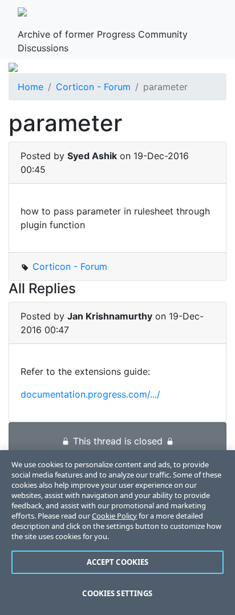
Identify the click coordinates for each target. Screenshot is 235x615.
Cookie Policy (114, 516)
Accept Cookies (118, 562)
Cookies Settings (117, 593)
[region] (117, 532)
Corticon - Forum (93, 86)
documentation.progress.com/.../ (90, 394)
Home (30, 86)
